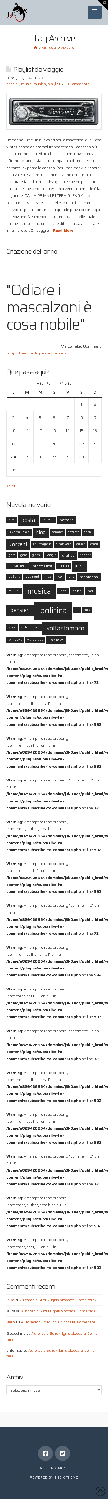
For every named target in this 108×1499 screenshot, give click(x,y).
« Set (10, 486)
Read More (63, 230)
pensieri (20, 610)
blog (41, 532)
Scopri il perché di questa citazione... (37, 353)
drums (80, 544)
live (59, 577)
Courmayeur (42, 544)
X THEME (70, 1477)
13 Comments (77, 84)
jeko (79, 566)
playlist (54, 84)
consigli (12, 84)
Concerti (18, 544)
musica (39, 84)
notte (77, 591)
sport (12, 627)
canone (57, 532)
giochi (36, 555)
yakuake (55, 640)
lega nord (32, 576)
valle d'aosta (30, 627)
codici (88, 532)
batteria (67, 520)
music (26, 84)
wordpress (35, 639)
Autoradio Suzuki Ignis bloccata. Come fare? (58, 1300)
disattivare (63, 544)
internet (63, 566)
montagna (89, 577)
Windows (15, 639)
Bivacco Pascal (19, 532)
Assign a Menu (54, 1468)
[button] (95, 12)
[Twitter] (62, 1453)
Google (51, 555)
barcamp (48, 519)
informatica (42, 566)
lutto (71, 576)
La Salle (14, 576)
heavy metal (18, 566)
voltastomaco (65, 628)
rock (87, 610)
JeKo (10, 1300)
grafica (68, 555)
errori (94, 544)
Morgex (14, 590)
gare (23, 555)
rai (77, 610)
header (85, 555)
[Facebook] (45, 1453)
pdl (90, 591)
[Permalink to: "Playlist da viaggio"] (54, 111)
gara (12, 555)
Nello (10, 1322)
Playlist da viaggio (38, 69)
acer (12, 519)
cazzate (73, 532)
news (63, 590)
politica (53, 610)
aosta (28, 520)
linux (47, 576)
